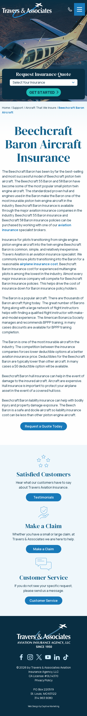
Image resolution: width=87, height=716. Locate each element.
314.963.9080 (43, 698)
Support (17, 108)
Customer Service (44, 600)
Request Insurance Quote (43, 74)
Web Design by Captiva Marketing (43, 706)
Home (6, 108)
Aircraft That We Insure (40, 108)
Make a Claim (43, 549)
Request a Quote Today (43, 426)
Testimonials (43, 497)
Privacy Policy (43, 680)
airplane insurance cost (39, 264)
